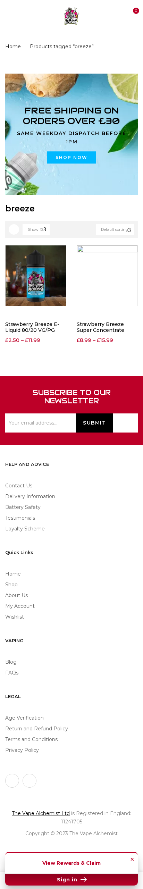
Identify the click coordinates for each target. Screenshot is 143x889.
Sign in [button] (68, 880)
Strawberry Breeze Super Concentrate (100, 327)
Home (13, 46)
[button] (131, 15)
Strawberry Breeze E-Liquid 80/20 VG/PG (32, 327)
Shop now (71, 157)
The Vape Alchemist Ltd (41, 813)
